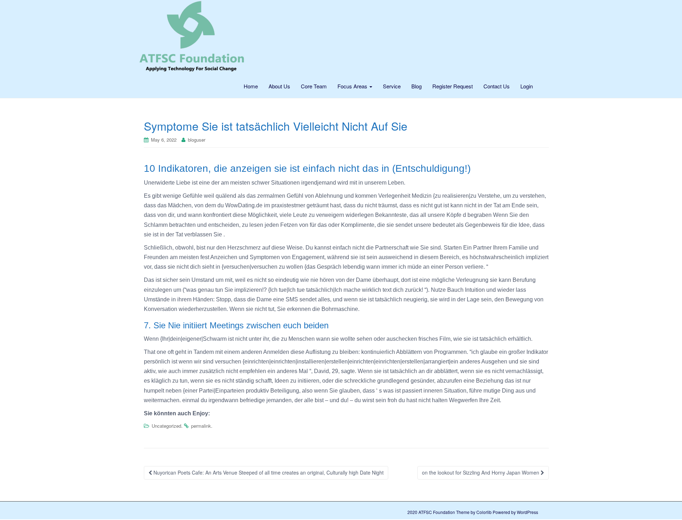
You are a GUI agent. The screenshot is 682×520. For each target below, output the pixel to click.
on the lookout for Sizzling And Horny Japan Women (481, 472)
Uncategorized (166, 425)
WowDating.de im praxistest (260, 205)
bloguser (196, 139)
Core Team (314, 86)
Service (392, 86)
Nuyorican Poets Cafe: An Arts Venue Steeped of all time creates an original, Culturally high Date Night (268, 472)
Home (251, 86)
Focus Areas (353, 86)
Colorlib (484, 512)
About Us (279, 86)
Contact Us (496, 86)
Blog (416, 86)
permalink (201, 425)
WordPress (527, 512)
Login (526, 86)
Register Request (452, 86)
